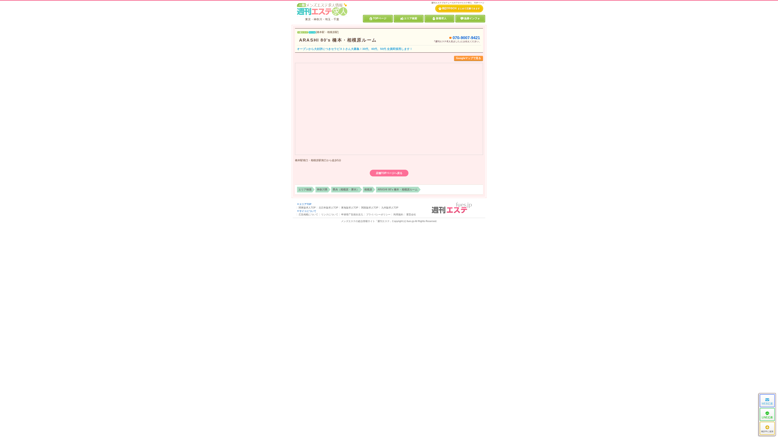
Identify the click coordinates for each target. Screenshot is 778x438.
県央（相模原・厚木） (346, 189)
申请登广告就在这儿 (352, 214)
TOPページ (379, 18)
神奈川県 (322, 189)
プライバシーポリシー (378, 214)
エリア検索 (410, 18)
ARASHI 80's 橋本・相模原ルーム (338, 40)
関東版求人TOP (307, 207)
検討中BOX (461, 8)
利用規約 (398, 214)
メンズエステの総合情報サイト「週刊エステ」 (366, 221)
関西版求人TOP (369, 207)
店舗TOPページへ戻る (389, 173)
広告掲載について (308, 214)
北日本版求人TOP (328, 207)
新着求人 (441, 18)
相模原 (368, 189)
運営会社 (411, 214)
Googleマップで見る (468, 58)
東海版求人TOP (349, 207)
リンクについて (329, 214)
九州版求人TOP (389, 207)
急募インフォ (472, 18)
